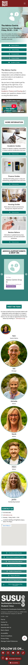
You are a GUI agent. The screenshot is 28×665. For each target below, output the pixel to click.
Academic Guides (14, 146)
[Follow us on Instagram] (8, 653)
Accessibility (15, 663)
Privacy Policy (5, 638)
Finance (11, 91)
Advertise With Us (6, 627)
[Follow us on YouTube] (13, 653)
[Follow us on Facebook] (3, 653)
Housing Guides (14, 204)
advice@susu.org (20, 318)
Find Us (3, 619)
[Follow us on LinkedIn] (18, 653)
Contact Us (4, 622)
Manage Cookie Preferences (9, 641)
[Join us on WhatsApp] (3, 658)
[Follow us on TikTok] (23, 653)
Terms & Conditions (6, 636)
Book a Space (5, 630)
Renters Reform (14, 232)
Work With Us (4, 625)
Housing (19, 91)
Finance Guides (14, 176)
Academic (4, 91)
